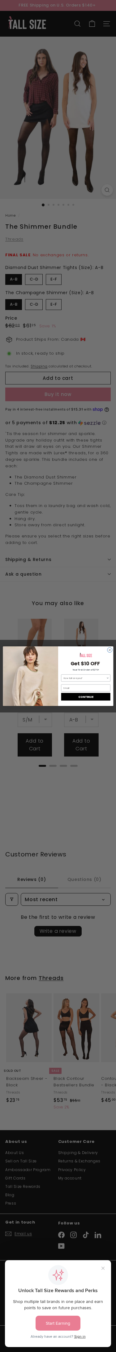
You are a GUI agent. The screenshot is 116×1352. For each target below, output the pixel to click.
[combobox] (84, 677)
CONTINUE (85, 696)
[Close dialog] (109, 649)
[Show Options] (107, 677)
